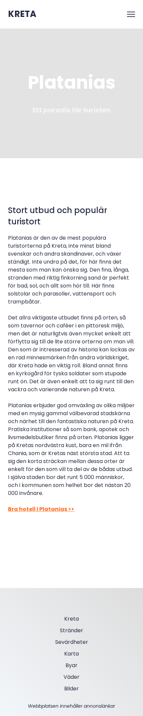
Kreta (71, 619)
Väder (71, 677)
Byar (71, 665)
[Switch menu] (131, 14)
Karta (71, 653)
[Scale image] (27, 543)
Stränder (71, 630)
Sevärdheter (71, 642)
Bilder (71, 688)
